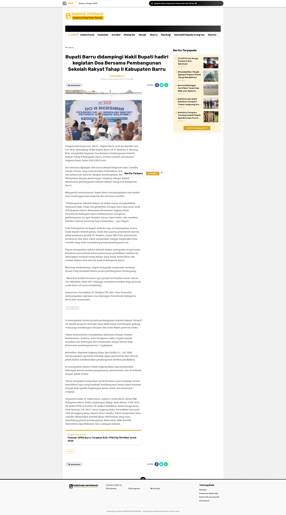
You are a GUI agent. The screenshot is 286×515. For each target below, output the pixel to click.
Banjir (143, 35)
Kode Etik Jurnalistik (209, 497)
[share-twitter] (162, 85)
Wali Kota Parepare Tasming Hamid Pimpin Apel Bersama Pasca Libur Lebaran (189, 115)
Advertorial (88, 35)
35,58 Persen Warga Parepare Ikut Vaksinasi (188, 61)
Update (153, 173)
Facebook (111, 488)
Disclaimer (204, 501)
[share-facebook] (157, 85)
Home (70, 3)
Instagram (135, 488)
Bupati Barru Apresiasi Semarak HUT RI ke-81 (175, 3)
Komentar (75, 85)
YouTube (156, 488)
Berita (212, 35)
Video (74, 35)
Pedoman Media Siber (209, 493)
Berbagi (166, 35)
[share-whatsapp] (166, 85)
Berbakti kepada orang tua (190, 35)
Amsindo (103, 35)
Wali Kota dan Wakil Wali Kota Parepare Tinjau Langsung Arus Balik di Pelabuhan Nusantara (189, 102)
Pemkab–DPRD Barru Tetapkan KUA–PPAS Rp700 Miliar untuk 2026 (102, 439)
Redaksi (203, 490)
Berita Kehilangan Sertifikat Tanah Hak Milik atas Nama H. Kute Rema (188, 88)
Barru (154, 35)
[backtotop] (143, 479)
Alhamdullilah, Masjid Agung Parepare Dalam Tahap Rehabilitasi (189, 74)
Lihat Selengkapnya (196, 128)
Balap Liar (130, 35)
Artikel (116, 35)
